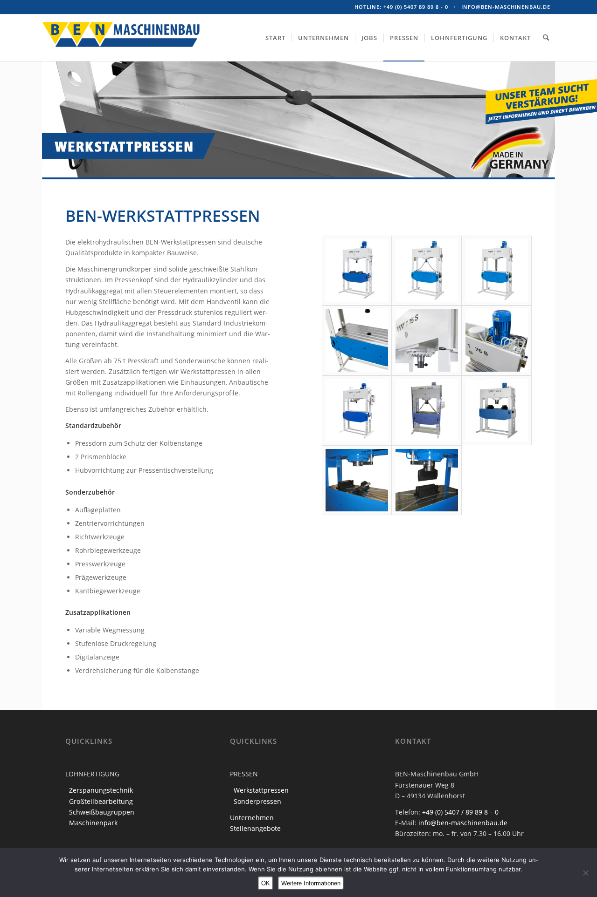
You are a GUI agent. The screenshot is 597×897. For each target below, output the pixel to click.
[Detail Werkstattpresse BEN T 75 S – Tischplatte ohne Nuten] (357, 340)
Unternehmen (252, 817)
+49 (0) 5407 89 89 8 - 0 (415, 6)
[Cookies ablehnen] (585, 872)
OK (265, 883)
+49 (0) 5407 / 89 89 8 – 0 (460, 812)
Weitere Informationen (310, 883)
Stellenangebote (255, 828)
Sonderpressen (257, 801)
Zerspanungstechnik (101, 790)
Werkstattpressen (261, 790)
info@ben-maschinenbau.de (505, 6)
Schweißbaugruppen (101, 812)
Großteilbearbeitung (101, 801)
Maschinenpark (93, 822)
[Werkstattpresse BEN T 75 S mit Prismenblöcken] (357, 271)
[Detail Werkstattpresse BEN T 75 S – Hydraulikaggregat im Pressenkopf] (497, 340)
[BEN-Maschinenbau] (121, 50)
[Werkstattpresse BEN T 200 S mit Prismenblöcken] (497, 410)
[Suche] (546, 37)
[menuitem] (275, 37)
